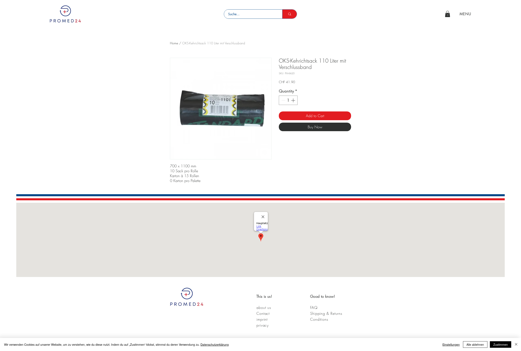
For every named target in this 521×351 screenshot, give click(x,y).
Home (174, 43)
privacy (262, 325)
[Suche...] (289, 14)
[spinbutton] (288, 100)
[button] (447, 14)
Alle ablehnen (475, 344)
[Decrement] (282, 100)
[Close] (516, 344)
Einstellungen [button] (451, 344)
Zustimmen (500, 344)
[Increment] (293, 100)
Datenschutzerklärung (214, 344)
